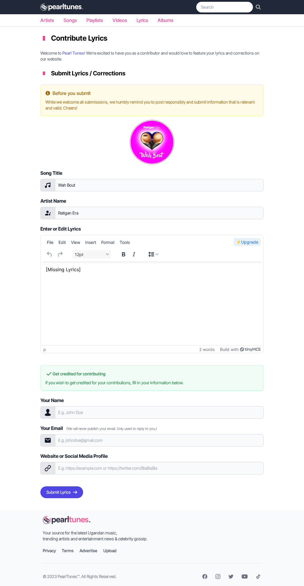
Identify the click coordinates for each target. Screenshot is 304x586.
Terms (68, 550)
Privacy (49, 550)
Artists (47, 20)
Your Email (98, 428)
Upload (109, 550)
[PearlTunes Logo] (61, 7)
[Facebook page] (205, 576)
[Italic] (134, 254)
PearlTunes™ (69, 576)
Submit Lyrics (58, 492)
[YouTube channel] (244, 576)
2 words (207, 349)
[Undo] (50, 254)
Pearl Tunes (73, 52)
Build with (229, 349)
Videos (120, 20)
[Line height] (153, 254)
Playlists (94, 20)
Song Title (51, 173)
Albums (165, 20)
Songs (70, 20)
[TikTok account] (258, 576)
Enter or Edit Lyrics (60, 229)
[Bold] (123, 254)
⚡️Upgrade (247, 241)
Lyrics (142, 20)
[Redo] (60, 254)
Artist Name (53, 201)
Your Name (52, 400)
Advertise (88, 550)
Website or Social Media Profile (74, 456)
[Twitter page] (231, 576)
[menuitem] (50, 242)
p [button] (44, 349)
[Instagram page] (218, 576)
